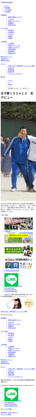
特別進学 (11, 30)
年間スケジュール (14, 21)
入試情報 (7, 11)
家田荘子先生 (5, 60)
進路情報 (11, 51)
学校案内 (7, 8)
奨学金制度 (12, 49)
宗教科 (10, 38)
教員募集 (11, 70)
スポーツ (11, 34)
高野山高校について (14, 17)
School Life (4, 58)
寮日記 (10, 84)
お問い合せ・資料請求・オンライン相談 (21, 66)
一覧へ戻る (4, 215)
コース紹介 (8, 10)
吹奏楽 (10, 36)
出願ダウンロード (14, 47)
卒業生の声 (12, 53)
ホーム (6, 6)
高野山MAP (12, 25)
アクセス (11, 19)
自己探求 (11, 32)
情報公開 (11, 71)
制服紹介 (11, 23)
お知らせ (11, 68)
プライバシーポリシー (15, 73)
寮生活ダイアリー (7, 57)
